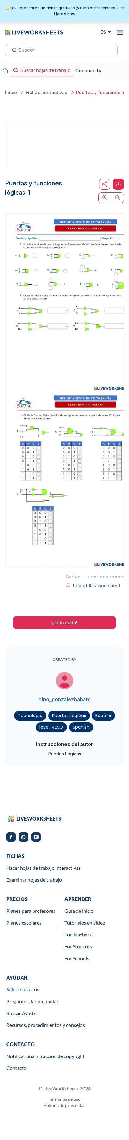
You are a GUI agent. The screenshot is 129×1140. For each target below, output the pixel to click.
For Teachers (77, 934)
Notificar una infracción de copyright (45, 1056)
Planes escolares (24, 923)
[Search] (12, 49)
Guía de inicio (79, 911)
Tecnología (30, 715)
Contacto (16, 1068)
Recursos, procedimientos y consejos (45, 1025)
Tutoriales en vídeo (84, 923)
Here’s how (64, 14)
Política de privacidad (65, 1105)
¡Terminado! (64, 622)
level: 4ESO (51, 727)
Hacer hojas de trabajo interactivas (43, 868)
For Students (78, 946)
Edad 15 (103, 715)
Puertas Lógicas (69, 715)
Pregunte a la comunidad (32, 1001)
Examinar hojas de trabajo (34, 880)
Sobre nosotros (22, 989)
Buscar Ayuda (21, 1013)
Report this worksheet (96, 585)
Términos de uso (64, 1099)
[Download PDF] (118, 184)
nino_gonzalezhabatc (65, 699)
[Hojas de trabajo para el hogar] (5, 70)
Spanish (81, 727)
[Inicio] (34, 32)
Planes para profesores (30, 911)
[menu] (120, 32)
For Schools (76, 958)
